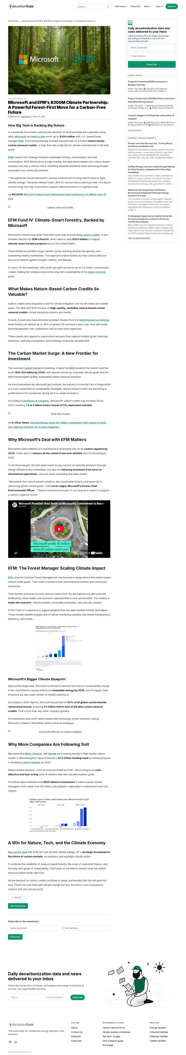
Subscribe (76, 1040)
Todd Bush (25, 116)
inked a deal (38, 136)
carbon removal (96, 272)
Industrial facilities (159, 1032)
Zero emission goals (113, 1040)
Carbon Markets (16, 99)
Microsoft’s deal (17, 852)
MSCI (72, 368)
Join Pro (172, 6)
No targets (108, 1045)
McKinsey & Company (36, 400)
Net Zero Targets (111, 1036)
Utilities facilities (158, 1040)
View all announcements (139, 238)
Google (52, 753)
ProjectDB (135, 6)
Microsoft (20, 136)
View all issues (134, 130)
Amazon (37, 753)
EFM (21, 141)
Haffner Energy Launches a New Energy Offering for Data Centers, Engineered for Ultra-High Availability (151, 169)
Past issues (120, 6)
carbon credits (91, 234)
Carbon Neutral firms (114, 1027)
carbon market (32, 368)
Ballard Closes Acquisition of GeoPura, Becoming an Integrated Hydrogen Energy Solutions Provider (148, 193)
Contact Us (77, 1032)
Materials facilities (159, 1036)
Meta (28, 753)
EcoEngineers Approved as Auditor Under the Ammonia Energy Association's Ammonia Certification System (150, 219)
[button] (148, 6)
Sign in (159, 6)
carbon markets (31, 762)
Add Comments (18, 906)
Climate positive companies (116, 1032)
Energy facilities (158, 1027)
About (74, 1027)
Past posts (13, 21)
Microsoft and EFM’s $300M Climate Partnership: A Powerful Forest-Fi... (59, 21)
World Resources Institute (94, 320)
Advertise (76, 1036)
